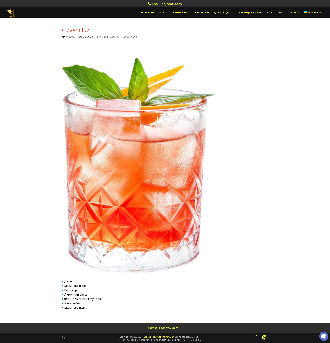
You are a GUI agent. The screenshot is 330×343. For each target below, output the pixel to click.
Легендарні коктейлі (107, 37)
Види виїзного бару (152, 12)
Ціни (280, 12)
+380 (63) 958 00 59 (167, 3)
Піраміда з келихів (250, 12)
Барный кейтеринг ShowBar (159, 336)
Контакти (293, 12)
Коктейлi (200, 12)
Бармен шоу (179, 12)
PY (63, 337)
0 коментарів (129, 37)
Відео (270, 12)
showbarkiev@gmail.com (163, 327)
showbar (70, 37)
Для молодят (222, 12)
